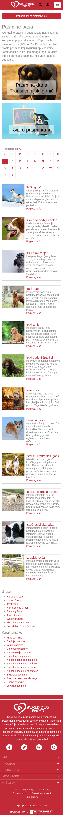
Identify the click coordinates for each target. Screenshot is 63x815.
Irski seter (33, 288)
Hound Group (14, 600)
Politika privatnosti (20, 793)
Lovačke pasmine (16, 685)
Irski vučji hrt (34, 390)
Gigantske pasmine (17, 648)
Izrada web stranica (19, 812)
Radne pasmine (15, 682)
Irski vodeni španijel (39, 357)
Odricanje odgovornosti (41, 793)
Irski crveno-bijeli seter (41, 220)
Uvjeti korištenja (44, 789)
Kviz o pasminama (31, 130)
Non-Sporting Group (18, 607)
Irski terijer (33, 324)
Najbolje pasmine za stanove (22, 671)
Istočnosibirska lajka (40, 524)
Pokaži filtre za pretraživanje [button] (31, 16)
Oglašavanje (28, 789)
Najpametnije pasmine (19, 652)
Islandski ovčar (36, 420)
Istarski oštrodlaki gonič (42, 491)
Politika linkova (32, 797)
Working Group (15, 619)
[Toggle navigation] (5, 5)
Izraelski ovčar (36, 557)
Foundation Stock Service (21, 626)
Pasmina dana (31, 85)
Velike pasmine (15, 645)
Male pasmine (14, 637)
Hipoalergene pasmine (19, 656)
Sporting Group (15, 611)
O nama (16, 789)
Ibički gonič (33, 187)
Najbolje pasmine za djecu (21, 667)
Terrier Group (14, 615)
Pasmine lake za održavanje (22, 678)
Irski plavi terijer (37, 253)
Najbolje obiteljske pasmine (22, 660)
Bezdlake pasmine (17, 674)
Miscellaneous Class (18, 622)
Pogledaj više (33, 208)
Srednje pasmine (16, 641)
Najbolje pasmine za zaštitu (22, 663)
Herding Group (15, 596)
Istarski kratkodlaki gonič (43, 456)
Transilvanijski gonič (32, 91)
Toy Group (12, 604)
